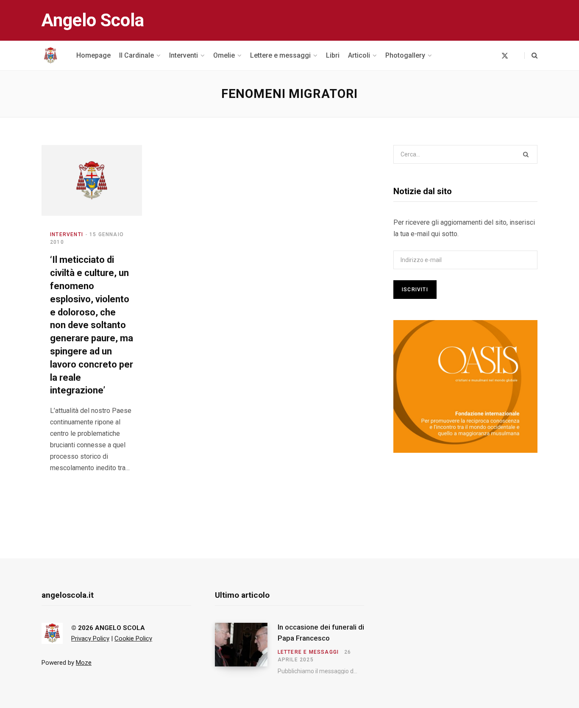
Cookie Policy (133, 638)
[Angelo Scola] (50, 55)
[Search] (530, 55)
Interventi (66, 234)
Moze (84, 662)
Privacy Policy (90, 638)
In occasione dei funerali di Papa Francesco (321, 632)
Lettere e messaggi (308, 652)
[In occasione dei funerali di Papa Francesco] (246, 649)
